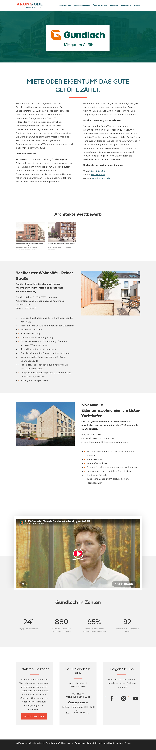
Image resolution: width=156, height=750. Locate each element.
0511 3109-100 (98, 174)
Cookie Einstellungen (98, 743)
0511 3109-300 (98, 171)
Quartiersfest (65, 5)
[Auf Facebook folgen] (111, 698)
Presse (137, 5)
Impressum (67, 743)
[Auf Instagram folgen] (123, 698)
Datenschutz (81, 743)
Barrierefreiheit (116, 743)
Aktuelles (114, 5)
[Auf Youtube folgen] (135, 698)
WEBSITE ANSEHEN (34, 716)
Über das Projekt (100, 5)
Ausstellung (126, 5)
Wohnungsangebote (82, 5)
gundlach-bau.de (101, 178)
